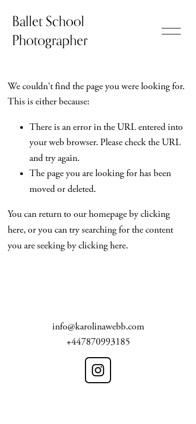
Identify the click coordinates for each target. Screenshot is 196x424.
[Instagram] (98, 370)
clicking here (102, 246)
